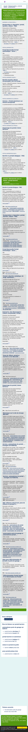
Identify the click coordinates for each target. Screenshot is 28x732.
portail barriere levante (19, 352)
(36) (12, 647)
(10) (12, 654)
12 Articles (6, 72)
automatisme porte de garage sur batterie (13, 628)
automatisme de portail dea (12, 380)
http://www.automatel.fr (10, 466)
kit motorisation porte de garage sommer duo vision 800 (12, 710)
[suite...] (16, 41)
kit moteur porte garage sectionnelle (16, 469)
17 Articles (6, 123)
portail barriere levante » (9, 77)
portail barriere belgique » (10, 153)
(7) (12, 631)
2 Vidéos (13, 94)
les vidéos (13, 18)
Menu (24, 1)
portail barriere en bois (9, 75)
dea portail (15, 211)
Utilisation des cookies (20, 718)
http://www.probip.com (11, 597)
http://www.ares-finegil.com (11, 273)
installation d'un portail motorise (12, 245)
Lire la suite (5, 203)
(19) (12, 633)
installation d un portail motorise (12, 246)
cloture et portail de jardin (10, 645)
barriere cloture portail (7, 211)
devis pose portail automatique (15, 382)
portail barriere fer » (8, 47)
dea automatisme (8, 440)
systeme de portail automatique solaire (12, 472)
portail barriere (19, 624)
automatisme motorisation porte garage (12, 554)
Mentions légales (11, 716)
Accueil (4, 716)
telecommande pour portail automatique (13, 471)
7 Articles (6, 149)
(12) (11, 641)
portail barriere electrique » (10, 125)
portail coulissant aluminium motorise (13, 351)
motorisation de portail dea (16, 209)
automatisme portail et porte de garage (13, 549)
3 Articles (6, 172)
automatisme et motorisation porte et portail (12, 552)
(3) (12, 639)
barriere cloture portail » (9, 22)
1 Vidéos (12, 172)
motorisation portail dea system (12, 242)
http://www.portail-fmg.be (11, 206)
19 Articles (6, 94)
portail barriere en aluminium (11, 308)
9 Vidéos (13, 43)
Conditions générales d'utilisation (12, 717)
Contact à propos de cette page (10, 719)
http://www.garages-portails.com (13, 546)
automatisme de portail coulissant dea (11, 604)
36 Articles (6, 43)
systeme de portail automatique (11, 473)
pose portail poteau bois (10, 651)
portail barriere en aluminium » (11, 98)
